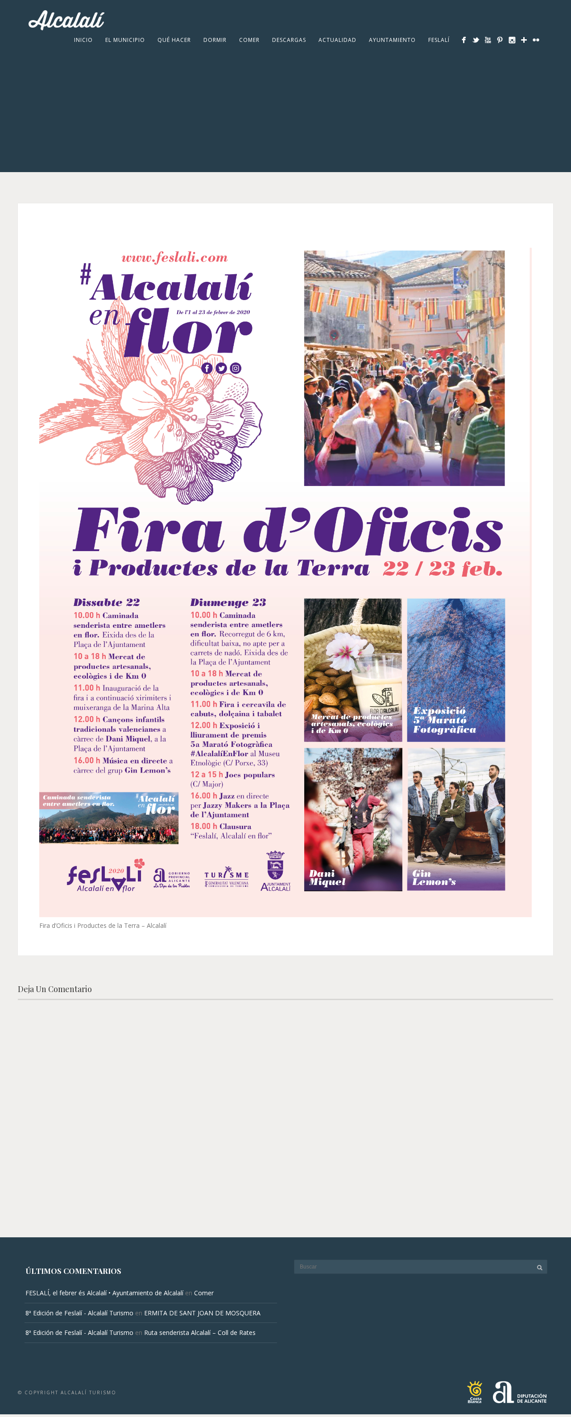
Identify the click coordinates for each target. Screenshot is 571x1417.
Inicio (83, 40)
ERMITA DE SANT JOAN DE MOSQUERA (202, 1313)
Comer (249, 40)
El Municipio (125, 40)
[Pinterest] (499, 39)
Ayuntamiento (392, 40)
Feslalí (439, 40)
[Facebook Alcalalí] (463, 39)
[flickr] (536, 39)
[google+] (524, 39)
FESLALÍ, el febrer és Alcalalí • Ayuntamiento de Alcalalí (104, 1293)
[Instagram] (511, 39)
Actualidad (337, 40)
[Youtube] (487, 39)
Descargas (289, 40)
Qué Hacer (174, 40)
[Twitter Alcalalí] (475, 39)
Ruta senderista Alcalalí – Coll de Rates (200, 1332)
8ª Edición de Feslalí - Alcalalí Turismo (79, 1313)
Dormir (215, 40)
